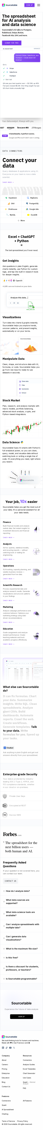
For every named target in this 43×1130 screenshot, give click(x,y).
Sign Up (29, 5)
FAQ (24, 1088)
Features (5, 1096)
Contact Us (10, 881)
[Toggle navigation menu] (38, 5)
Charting (5, 1114)
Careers (5, 1064)
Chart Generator (29, 1073)
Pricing (4, 1069)
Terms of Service (8, 1121)
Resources (27, 1056)
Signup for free (12, 43)
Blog (3, 1082)
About (4, 1060)
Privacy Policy (22, 1121)
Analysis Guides (29, 1064)
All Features (27, 1101)
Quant (29, 1083)
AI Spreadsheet (8, 1110)
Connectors (27, 1060)
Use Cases (27, 1078)
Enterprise (6, 1073)
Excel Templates (29, 1069)
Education (5, 1078)
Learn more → (8, 182)
